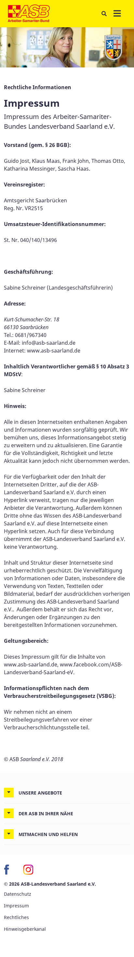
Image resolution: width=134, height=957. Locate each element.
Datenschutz (17, 894)
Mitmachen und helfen (48, 834)
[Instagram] (28, 869)
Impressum (16, 906)
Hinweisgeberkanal (25, 929)
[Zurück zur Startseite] (29, 13)
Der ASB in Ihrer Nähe (46, 813)
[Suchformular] (104, 13)
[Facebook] (9, 869)
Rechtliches (16, 917)
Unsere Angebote (40, 793)
